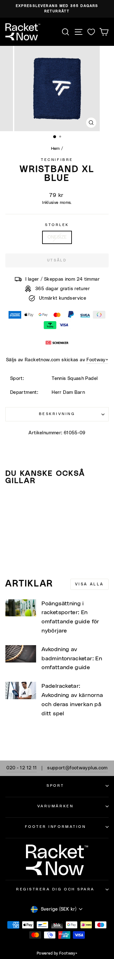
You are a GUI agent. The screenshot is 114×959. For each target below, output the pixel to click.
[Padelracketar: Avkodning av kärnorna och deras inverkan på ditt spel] (20, 690)
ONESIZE (57, 237)
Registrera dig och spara (55, 889)
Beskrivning (57, 414)
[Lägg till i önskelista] (13, 502)
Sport (55, 785)
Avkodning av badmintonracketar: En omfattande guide (71, 659)
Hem (55, 148)
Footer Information (55, 826)
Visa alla (89, 584)
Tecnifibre (57, 160)
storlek (57, 225)
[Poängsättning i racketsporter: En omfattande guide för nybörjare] (20, 608)
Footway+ (97, 359)
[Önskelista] (91, 32)
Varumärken (55, 806)
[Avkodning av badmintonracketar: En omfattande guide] (20, 654)
